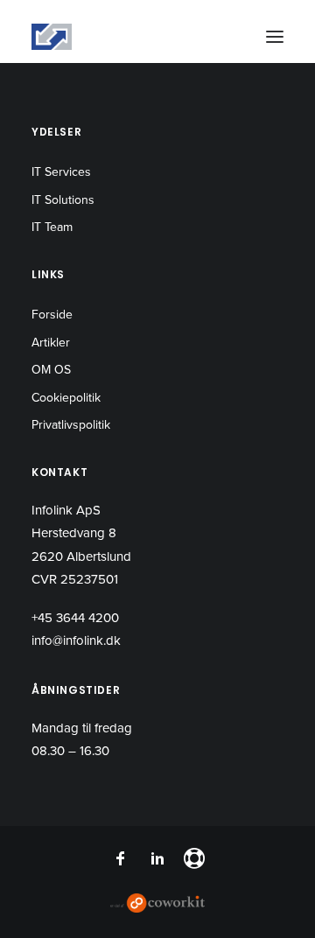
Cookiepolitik (66, 397)
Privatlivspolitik (71, 424)
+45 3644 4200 (75, 618)
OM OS (51, 369)
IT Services (61, 171)
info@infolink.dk (76, 640)
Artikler (51, 342)
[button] (274, 37)
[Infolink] (52, 37)
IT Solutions (63, 199)
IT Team (52, 227)
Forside (52, 314)
